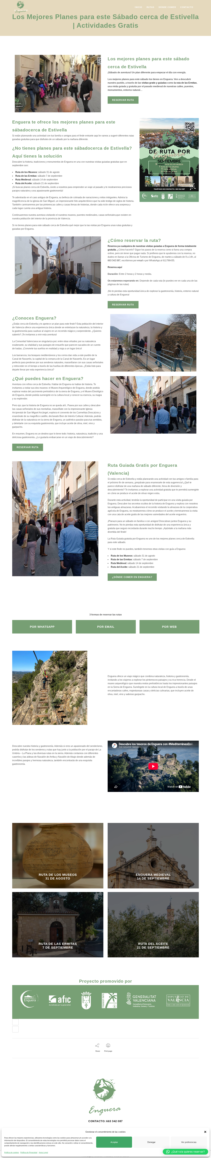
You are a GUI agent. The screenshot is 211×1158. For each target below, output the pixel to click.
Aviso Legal (43, 1153)
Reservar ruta (123, 100)
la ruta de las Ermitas (185, 83)
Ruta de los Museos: (26, 172)
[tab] (105, 1022)
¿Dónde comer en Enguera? (132, 577)
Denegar (151, 1142)
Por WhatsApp (42, 626)
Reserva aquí (115, 267)
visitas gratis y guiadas (154, 83)
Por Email (105, 626)
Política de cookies (11, 1153)
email (140, 260)
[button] (205, 1131)
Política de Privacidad (28, 1153)
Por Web (169, 626)
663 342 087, (115, 260)
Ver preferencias (189, 1142)
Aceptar (114, 1142)
